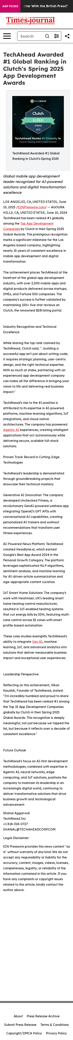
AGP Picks (10, 6)
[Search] (47, 36)
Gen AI (37, 642)
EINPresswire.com (31, 207)
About (18, 1016)
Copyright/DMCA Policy (24, 1033)
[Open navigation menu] (7, 36)
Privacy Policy (56, 1033)
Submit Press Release (20, 1025)
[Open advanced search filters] (56, 36)
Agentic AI (11, 430)
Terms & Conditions (54, 1025)
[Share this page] (67, 36)
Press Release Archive (43, 1016)
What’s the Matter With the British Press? (35, 6)
